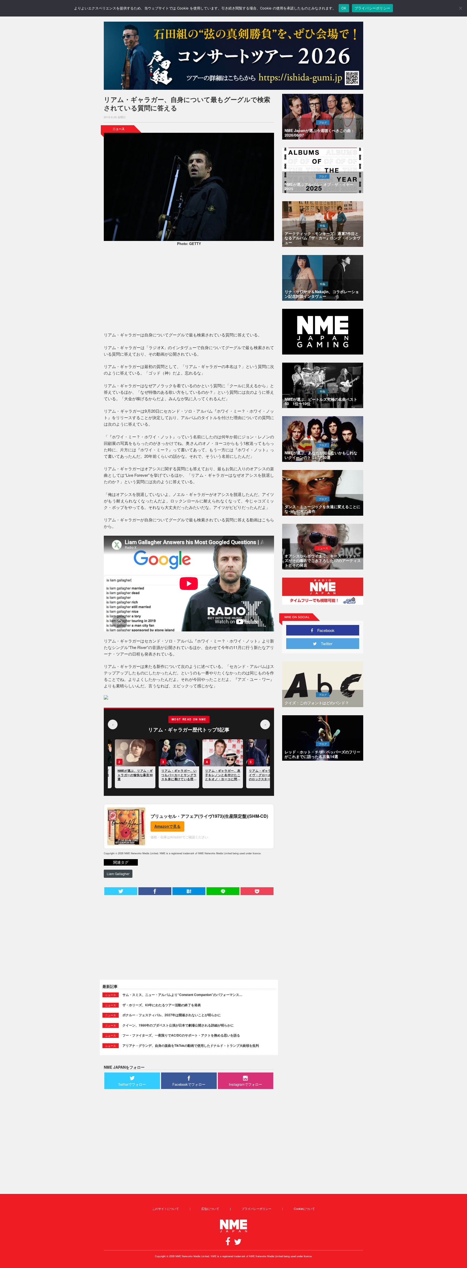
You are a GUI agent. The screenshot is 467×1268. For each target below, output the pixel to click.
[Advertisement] (189, 289)
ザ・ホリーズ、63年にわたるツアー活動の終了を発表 (161, 1004)
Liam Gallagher (118, 873)
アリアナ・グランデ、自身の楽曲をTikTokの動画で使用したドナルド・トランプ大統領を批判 (190, 1045)
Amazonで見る (167, 826)
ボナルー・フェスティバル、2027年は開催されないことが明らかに (171, 1014)
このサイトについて (165, 1208)
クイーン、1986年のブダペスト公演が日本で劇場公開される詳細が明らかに (178, 1025)
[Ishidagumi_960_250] (233, 56)
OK (343, 8)
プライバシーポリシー (256, 1208)
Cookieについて (304, 1208)
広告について (210, 1208)
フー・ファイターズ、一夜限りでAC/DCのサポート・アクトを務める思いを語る (181, 1035)
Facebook (324, 630)
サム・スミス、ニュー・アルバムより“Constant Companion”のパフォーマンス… (182, 994)
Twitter (324, 643)
